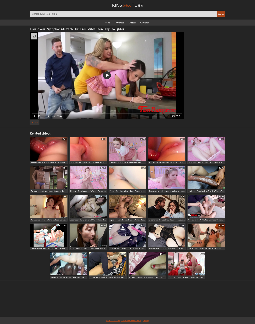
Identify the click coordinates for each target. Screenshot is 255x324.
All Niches (144, 22)
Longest (132, 22)
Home (107, 22)
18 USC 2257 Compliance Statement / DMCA (123, 321)
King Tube (127, 5)
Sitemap (146, 321)
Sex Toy (34, 122)
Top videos (119, 22)
